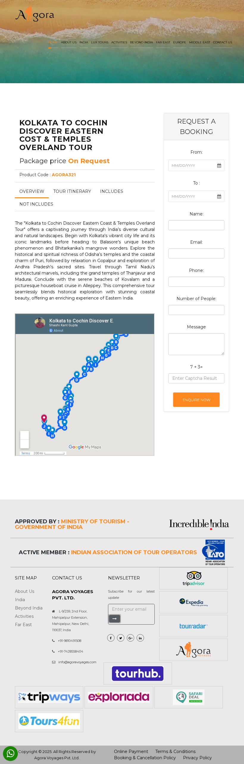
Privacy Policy (197, 757)
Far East (163, 42)
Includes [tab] (111, 191)
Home (53, 42)
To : (196, 183)
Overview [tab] (31, 191)
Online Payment (131, 751)
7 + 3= (196, 367)
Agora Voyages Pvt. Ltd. (56, 757)
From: (196, 152)
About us (68, 42)
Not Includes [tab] (36, 204)
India (83, 42)
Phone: (196, 270)
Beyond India (141, 42)
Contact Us (222, 42)
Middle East (199, 42)
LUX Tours (99, 42)
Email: (196, 242)
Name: (197, 214)
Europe (179, 42)
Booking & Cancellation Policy (145, 757)
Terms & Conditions (175, 751)
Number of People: (196, 298)
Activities (119, 42)
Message (196, 327)
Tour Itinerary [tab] (72, 191)
